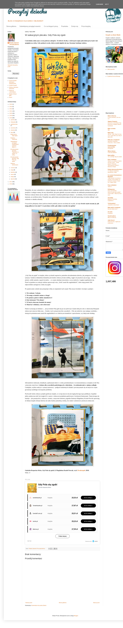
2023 (10, 106)
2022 (10, 108)
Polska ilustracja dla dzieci (115, 169)
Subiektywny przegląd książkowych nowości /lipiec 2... (15, 144)
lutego (12, 176)
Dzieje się (74, 26)
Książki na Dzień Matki (113, 35)
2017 (10, 181)
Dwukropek (81, 470)
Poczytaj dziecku (27, 11)
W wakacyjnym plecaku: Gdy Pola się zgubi (15, 159)
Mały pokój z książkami (114, 207)
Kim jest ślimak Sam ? (113, 209)
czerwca (13, 167)
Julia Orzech (111, 220)
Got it (107, 4)
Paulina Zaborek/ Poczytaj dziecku (14, 43)
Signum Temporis (112, 121)
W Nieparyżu (111, 189)
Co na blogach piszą (51, 26)
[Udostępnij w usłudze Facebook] (55, 549)
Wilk (109, 130)
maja (12, 170)
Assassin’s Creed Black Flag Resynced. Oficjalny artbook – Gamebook (115, 124)
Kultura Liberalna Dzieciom (13, 88)
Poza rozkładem (112, 185)
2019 (10, 115)
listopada (13, 122)
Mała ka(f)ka (111, 155)
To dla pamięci (112, 203)
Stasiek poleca (112, 216)
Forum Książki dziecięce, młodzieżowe (13, 82)
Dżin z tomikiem (112, 159)
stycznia (13, 179)
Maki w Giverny (112, 116)
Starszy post (96, 602)
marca (12, 174)
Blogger (76, 615)
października (14, 124)
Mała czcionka (112, 128)
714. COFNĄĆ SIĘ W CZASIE (115, 156)
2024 (10, 104)
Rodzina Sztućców (14, 138)
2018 (10, 117)
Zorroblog (110, 197)
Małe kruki (110, 132)
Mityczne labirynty (112, 217)
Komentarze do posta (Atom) (38, 605)
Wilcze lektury (111, 151)
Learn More (99, 4)
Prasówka (64, 26)
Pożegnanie (110, 148)
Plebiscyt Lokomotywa (12, 91)
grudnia (13, 119)
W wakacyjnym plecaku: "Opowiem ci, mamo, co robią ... (15, 152)
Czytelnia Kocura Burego (113, 76)
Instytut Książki (13, 85)
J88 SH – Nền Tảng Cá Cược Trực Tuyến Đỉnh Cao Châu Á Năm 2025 (115, 136)
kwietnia (13, 172)
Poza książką (86, 26)
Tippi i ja (109, 186)
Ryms (10, 97)
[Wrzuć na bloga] (51, 549)
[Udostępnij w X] (53, 549)
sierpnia (13, 130)
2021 (10, 111)
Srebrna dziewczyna (14, 164)
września (13, 128)
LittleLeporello (111, 69)
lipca (12, 132)
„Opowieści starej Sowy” (113, 204)
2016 (10, 184)
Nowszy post (28, 602)
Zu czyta (110, 211)
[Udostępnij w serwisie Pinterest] (56, 549)
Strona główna (11, 26)
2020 (10, 113)
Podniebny (110, 213)
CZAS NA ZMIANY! (112, 152)
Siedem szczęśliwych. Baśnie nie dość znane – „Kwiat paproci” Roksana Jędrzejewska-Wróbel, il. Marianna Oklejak (115, 163)
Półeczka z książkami (113, 139)
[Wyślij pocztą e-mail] (49, 549)
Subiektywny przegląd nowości (30, 26)
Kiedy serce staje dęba (14, 135)
